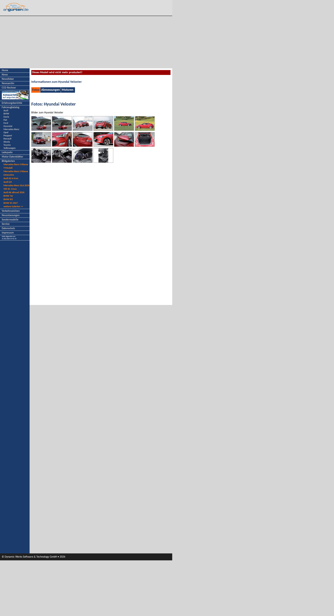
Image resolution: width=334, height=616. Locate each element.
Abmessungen (50, 89)
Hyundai (7, 126)
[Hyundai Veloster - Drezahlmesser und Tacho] (82, 161)
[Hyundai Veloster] (41, 145)
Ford (5, 123)
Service (6, 224)
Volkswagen (9, 148)
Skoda (6, 142)
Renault (7, 139)
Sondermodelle (10, 220)
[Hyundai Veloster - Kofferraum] (144, 145)
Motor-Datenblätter (12, 157)
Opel (5, 132)
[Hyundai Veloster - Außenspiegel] (124, 145)
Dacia (6, 117)
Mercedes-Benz (11, 129)
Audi (5, 110)
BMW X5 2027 (10, 203)
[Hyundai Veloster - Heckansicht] (62, 129)
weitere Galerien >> (13, 206)
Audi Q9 (7, 182)
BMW (6, 113)
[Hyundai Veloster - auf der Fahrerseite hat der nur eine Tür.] (144, 129)
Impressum (8, 233)
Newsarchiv (8, 83)
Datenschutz (8, 228)
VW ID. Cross (10, 189)
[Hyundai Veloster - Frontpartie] (103, 145)
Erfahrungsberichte (12, 103)
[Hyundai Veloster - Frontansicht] (41, 129)
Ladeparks (7, 152)
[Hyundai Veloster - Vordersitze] (103, 161)
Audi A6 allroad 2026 (13, 192)
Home (5, 70)
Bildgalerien (8, 161)
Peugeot (7, 135)
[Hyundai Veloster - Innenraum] (62, 161)
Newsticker (8, 79)
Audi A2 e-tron (10, 178)
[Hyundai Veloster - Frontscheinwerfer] (62, 145)
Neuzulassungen (10, 215)
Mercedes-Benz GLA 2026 (16, 185)
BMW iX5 (8, 199)
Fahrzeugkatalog (10, 107)
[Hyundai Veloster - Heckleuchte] (82, 145)
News (5, 75)
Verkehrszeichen (11, 211)
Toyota (7, 145)
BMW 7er (8, 196)
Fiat (5, 120)
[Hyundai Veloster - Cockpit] (41, 161)
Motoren (67, 89)
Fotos (35, 89)
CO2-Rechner (9, 88)
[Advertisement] (86, 42)
